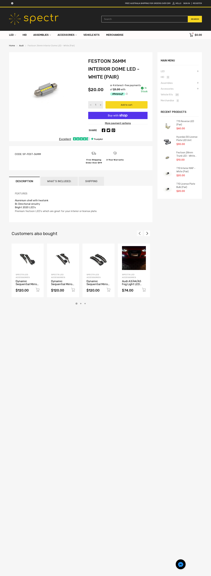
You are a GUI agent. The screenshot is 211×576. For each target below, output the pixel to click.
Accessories (167, 88)
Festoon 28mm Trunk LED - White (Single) (185, 154)
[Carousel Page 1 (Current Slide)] (76, 304)
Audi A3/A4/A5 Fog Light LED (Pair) (131, 284)
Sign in (186, 3)
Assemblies (167, 83)
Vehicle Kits (169, 94)
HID (165, 77)
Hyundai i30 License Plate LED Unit (186, 139)
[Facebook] (104, 130)
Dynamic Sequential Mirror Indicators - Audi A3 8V (98, 286)
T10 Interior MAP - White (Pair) (185, 170)
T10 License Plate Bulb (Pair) (185, 186)
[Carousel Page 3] (85, 304)
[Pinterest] (113, 130)
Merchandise (169, 100)
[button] (181, 564)
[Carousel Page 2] (81, 304)
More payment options (118, 123)
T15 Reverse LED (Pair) (185, 123)
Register (197, 3)
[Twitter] (108, 130)
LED (163, 71)
